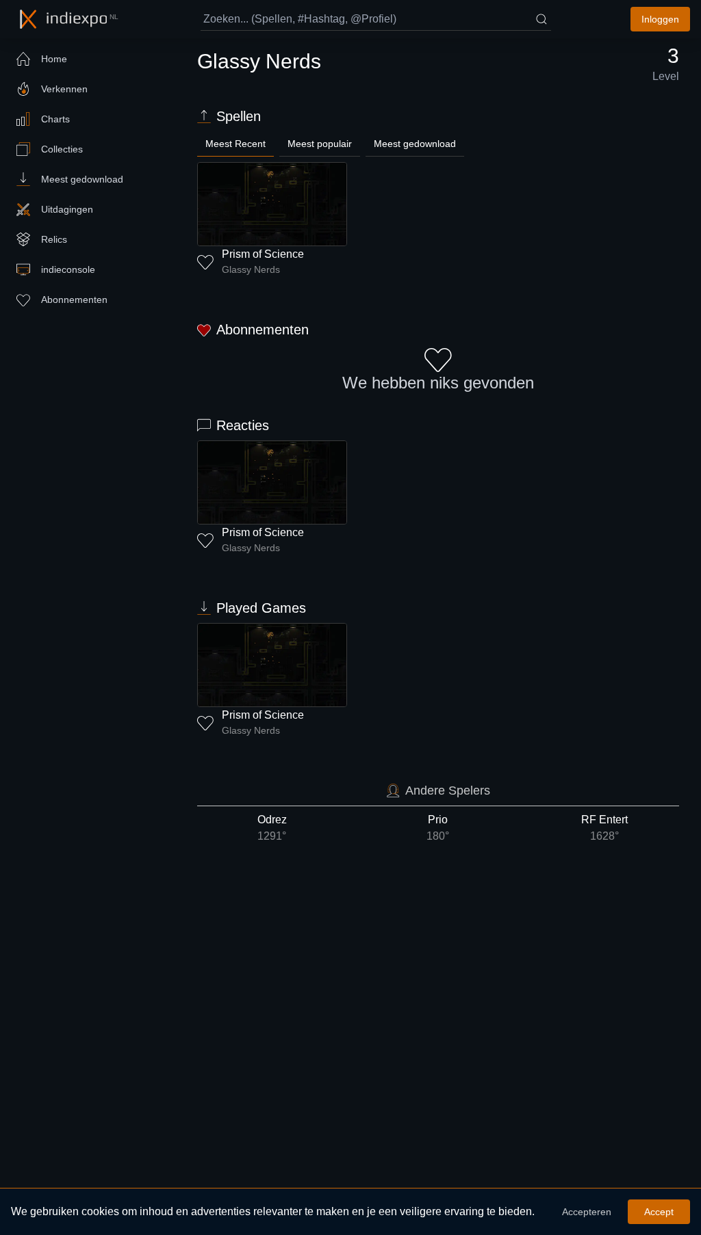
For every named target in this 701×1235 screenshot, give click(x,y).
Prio (437, 828)
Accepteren (586, 1211)
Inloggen (660, 19)
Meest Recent (235, 143)
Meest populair (320, 143)
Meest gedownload (415, 143)
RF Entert (604, 828)
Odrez (272, 828)
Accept (659, 1211)
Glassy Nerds (251, 269)
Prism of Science (263, 254)
